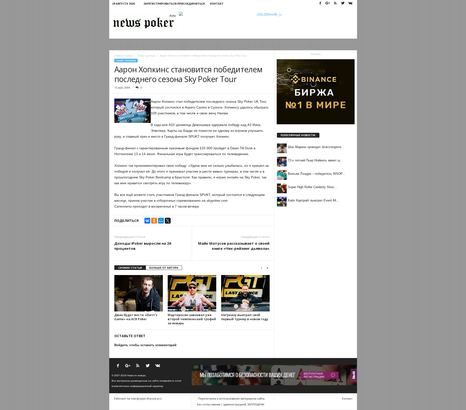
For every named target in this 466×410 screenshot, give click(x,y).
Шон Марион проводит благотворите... (316, 147)
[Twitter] (343, 3)
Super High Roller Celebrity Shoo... (312, 187)
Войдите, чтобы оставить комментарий (145, 345)
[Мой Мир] (161, 221)
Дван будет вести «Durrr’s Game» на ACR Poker (135, 317)
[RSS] (335, 3)
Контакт (217, 3)
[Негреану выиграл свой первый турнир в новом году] (245, 293)
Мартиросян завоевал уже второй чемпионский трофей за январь (192, 319)
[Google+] (328, 3)
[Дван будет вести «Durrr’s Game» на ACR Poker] (138, 293)
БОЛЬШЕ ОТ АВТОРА (163, 267)
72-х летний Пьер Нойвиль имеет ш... (315, 160)
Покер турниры (126, 60)
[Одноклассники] (154, 221)
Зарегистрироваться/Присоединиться (174, 3)
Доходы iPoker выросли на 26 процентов (142, 246)
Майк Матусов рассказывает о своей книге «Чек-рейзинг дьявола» (233, 246)
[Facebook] (320, 3)
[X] (168, 221)
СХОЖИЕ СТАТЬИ (130, 267)
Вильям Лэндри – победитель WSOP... (316, 174)
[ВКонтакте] (147, 221)
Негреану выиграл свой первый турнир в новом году (244, 317)
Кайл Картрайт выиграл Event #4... (313, 200)
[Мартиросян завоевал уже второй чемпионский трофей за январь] (192, 293)
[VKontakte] (350, 3)
